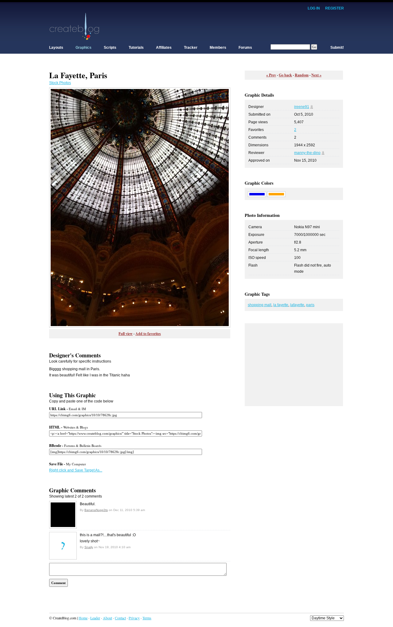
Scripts (110, 47)
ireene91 (301, 107)
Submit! (337, 47)
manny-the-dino (307, 153)
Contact (120, 617)
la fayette (280, 305)
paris (310, 305)
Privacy (134, 617)
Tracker (190, 47)
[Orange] (276, 194)
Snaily (88, 547)
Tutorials (136, 47)
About (107, 617)
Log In (314, 8)
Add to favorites (148, 333)
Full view (126, 333)
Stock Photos (60, 83)
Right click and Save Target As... (75, 470)
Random (302, 75)
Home (83, 617)
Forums (245, 47)
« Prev (271, 75)
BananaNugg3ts (96, 510)
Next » (316, 75)
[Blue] (257, 194)
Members (218, 47)
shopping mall (259, 305)
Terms (146, 617)
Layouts (56, 47)
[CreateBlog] (74, 26)
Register (334, 8)
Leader (95, 617)
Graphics (83, 47)
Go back (285, 75)
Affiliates (164, 47)
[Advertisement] (232, 26)
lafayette (297, 305)
